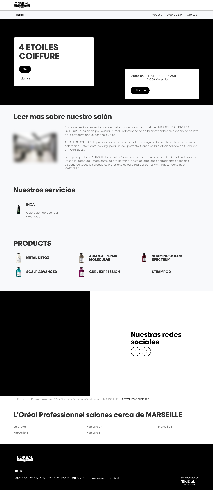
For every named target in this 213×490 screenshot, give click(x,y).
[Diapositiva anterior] (146, 351)
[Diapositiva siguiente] (135, 351)
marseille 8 (93, 432)
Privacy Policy (37, 478)
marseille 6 (21, 432)
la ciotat (20, 426)
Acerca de (174, 14)
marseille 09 (94, 426)
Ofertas (192, 14)
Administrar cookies (59, 477)
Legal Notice (21, 478)
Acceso (157, 14)
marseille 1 (165, 426)
